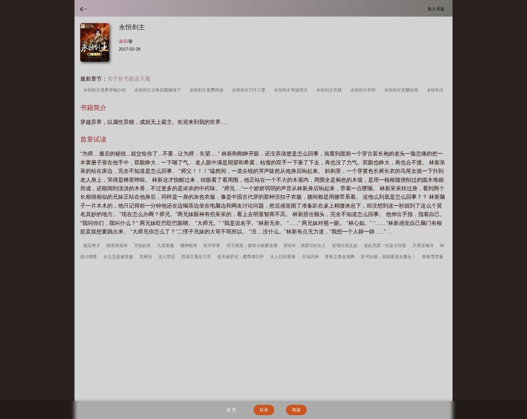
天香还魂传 (423, 245)
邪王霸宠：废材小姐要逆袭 (251, 245)
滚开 (123, 41)
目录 (264, 409)
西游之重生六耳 (196, 256)
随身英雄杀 (117, 245)
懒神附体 (188, 245)
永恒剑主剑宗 (364, 90)
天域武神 (310, 256)
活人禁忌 (166, 256)
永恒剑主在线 (330, 90)
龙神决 (145, 256)
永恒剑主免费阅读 (207, 90)
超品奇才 (91, 245)
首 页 (231, 409)
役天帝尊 (211, 245)
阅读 (296, 409)
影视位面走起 (345, 245)
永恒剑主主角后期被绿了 (158, 90)
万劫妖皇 (142, 245)
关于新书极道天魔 (128, 79)
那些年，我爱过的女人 (305, 245)
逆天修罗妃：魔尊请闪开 (240, 256)
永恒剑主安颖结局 (402, 90)
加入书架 (437, 9)
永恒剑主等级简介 (292, 90)
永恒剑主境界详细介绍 (105, 90)
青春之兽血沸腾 (340, 256)
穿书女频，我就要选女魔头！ (388, 256)
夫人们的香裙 (283, 256)
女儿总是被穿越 (118, 256)
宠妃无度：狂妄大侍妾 (385, 245)
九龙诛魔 (165, 245)
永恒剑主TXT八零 (250, 90)
